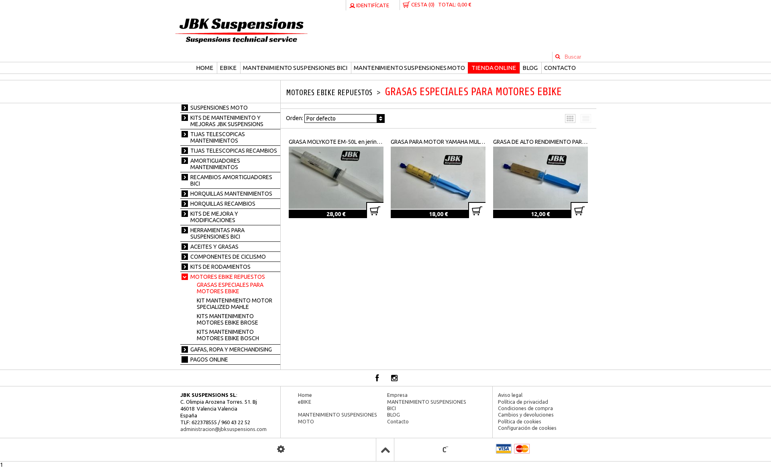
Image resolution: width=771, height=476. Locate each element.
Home (204, 67)
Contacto (560, 67)
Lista (586, 117)
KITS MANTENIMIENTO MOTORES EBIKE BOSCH (228, 335)
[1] (374, 210)
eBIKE (228, 67)
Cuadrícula (570, 117)
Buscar (558, 57)
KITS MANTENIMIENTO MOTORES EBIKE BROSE (227, 319)
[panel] (281, 449)
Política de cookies (519, 421)
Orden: (311, 118)
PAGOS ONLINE (209, 359)
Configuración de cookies (527, 428)
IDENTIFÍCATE (372, 5)
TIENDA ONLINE (493, 67)
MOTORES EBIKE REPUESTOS (330, 92)
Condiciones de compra (525, 408)
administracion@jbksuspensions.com (223, 429)
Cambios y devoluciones (526, 414)
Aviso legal (510, 395)
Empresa (397, 395)
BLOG (529, 67)
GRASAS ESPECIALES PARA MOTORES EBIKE (230, 288)
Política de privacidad (523, 401)
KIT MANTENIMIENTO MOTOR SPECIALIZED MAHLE (234, 303)
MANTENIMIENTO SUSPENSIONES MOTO (409, 67)
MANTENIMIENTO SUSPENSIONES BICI (295, 67)
